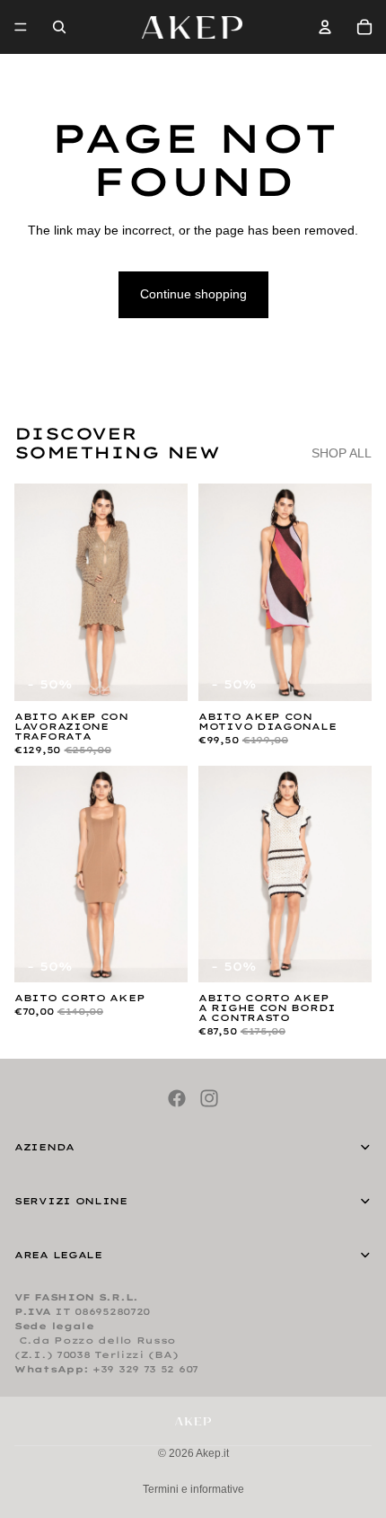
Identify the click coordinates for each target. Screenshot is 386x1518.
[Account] (325, 27)
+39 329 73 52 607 (145, 1369)
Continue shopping (193, 294)
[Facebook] (177, 1098)
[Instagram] (209, 1098)
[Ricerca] (59, 27)
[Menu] (20, 27)
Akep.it (212, 1453)
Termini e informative (193, 1489)
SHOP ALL (341, 453)
